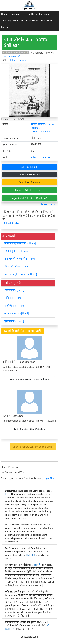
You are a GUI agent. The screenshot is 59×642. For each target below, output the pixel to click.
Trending (6, 21)
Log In (4, 27)
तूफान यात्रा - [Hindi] (14, 321)
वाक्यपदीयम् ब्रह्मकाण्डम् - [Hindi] (20, 243)
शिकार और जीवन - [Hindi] (16, 267)
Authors (32, 14)
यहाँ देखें (37, 565)
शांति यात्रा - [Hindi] (13, 298)
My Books (18, 21)
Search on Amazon (29, 182)
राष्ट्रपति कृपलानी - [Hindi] (16, 251)
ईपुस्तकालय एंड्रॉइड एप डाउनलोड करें (29, 198)
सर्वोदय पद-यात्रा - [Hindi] (16, 314)
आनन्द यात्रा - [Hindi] (14, 290)
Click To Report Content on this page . (33, 447)
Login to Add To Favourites (29, 190)
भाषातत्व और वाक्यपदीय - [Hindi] (20, 259)
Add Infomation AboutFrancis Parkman (29, 379)
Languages (15, 14)
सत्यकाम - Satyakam (41, 132)
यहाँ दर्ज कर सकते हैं (13, 223)
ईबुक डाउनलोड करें (29, 167)
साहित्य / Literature (18, 60)
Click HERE (31, 555)
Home (4, 14)
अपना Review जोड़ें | (11, 57)
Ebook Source (47, 204)
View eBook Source (29, 175)
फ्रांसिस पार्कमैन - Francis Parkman (42, 126)
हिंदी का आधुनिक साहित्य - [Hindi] (20, 274)
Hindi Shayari (47, 21)
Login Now (49, 479)
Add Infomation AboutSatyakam (29, 429)
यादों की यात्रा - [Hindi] (15, 306)
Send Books (32, 21)
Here (7, 494)
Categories (44, 14)
